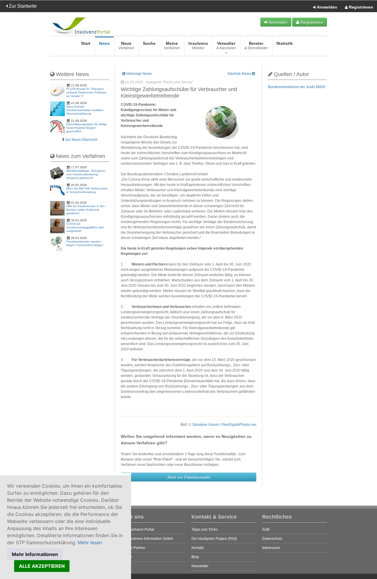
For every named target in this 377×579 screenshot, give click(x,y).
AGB (265, 529)
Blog (195, 557)
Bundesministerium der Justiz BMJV (296, 87)
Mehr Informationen (35, 554)
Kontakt (197, 548)
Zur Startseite (22, 6)
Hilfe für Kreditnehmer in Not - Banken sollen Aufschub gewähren (86, 209)
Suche (149, 43)
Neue (126, 45)
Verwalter (226, 45)
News (104, 43)
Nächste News (240, 74)
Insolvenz (198, 45)
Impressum (271, 548)
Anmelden (326, 7)
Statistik (284, 43)
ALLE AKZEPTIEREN (42, 566)
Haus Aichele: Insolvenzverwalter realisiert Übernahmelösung (84, 110)
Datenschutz (272, 539)
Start (85, 43)
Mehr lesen (90, 542)
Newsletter (200, 566)
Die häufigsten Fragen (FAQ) (214, 539)
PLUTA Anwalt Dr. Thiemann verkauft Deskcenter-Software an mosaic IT (86, 92)
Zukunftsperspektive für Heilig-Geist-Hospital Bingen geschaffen (86, 128)
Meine (172, 45)
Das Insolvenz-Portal (137, 529)
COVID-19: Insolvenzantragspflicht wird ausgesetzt (85, 227)
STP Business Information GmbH (147, 539)
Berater (256, 45)
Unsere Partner (133, 548)
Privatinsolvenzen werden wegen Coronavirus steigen (84, 243)
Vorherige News (138, 74)
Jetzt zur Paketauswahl (188, 477)
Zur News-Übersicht (81, 140)
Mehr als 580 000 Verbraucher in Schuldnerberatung (87, 190)
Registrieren (360, 7)
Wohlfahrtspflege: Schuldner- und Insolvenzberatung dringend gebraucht (86, 174)
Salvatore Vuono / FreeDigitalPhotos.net (224, 425)
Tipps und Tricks (204, 529)
